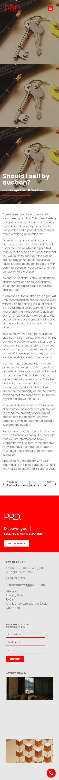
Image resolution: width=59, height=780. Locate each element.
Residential (18, 623)
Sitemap (12, 596)
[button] (50, 8)
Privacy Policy (16, 600)
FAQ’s (10, 605)
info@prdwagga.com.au (27, 590)
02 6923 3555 (15, 583)
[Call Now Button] (51, 773)
